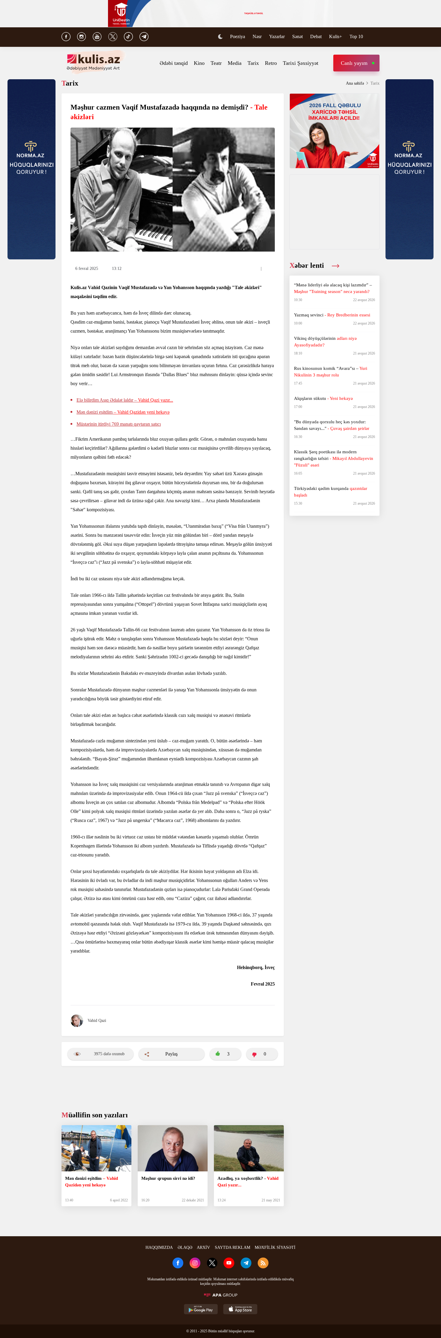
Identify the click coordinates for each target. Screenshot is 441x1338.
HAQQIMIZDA (159, 1247)
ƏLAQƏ (185, 1247)
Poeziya (237, 36)
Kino (199, 63)
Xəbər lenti (308, 265)
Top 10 (356, 36)
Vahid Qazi (97, 1020)
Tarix (253, 63)
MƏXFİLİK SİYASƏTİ (275, 1247)
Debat (316, 36)
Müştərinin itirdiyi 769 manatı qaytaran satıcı (118, 424)
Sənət (297, 36)
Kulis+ (335, 36)
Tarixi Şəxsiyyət (300, 63)
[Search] (377, 37)
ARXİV (203, 1247)
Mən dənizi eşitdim (123, 412)
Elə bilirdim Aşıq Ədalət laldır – (124, 400)
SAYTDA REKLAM (232, 1247)
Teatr (216, 63)
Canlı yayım (354, 63)
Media (235, 63)
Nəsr (257, 36)
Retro (271, 63)
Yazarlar (277, 36)
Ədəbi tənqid (174, 63)
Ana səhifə (355, 83)
